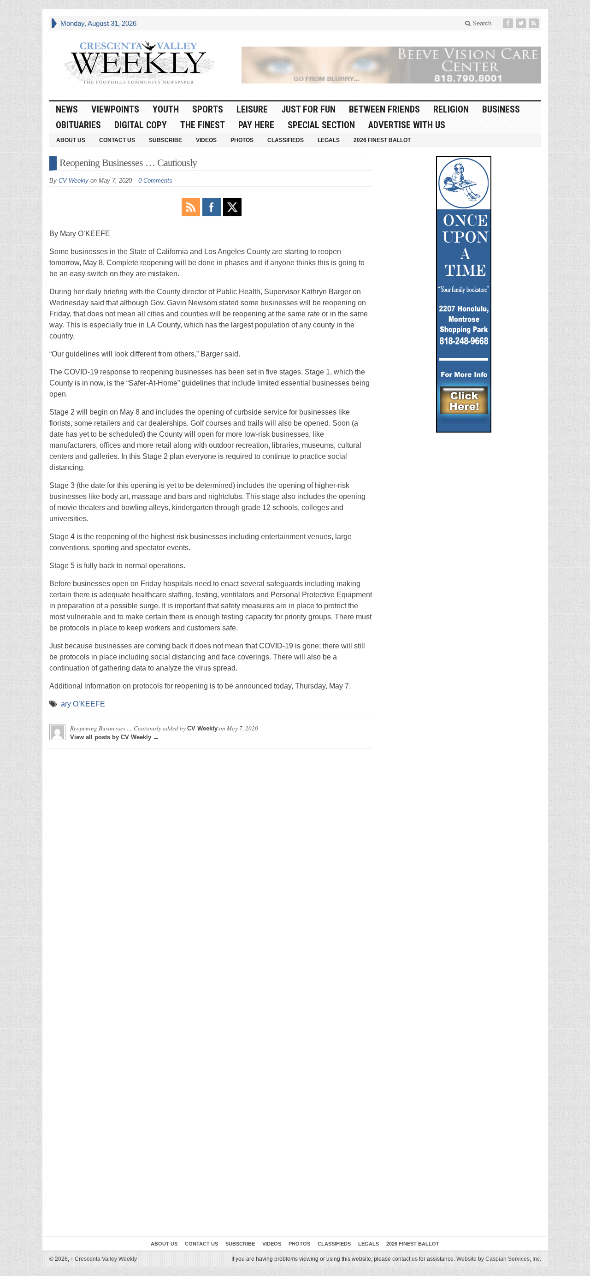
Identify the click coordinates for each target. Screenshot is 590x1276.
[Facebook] (508, 23)
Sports (207, 109)
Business (501, 109)
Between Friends (384, 109)
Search (481, 23)
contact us (405, 1259)
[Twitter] (521, 23)
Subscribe (165, 140)
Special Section (321, 125)
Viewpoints (115, 109)
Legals (329, 140)
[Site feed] (534, 23)
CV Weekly (73, 180)
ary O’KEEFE (83, 704)
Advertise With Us (406, 125)
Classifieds (285, 140)
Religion (451, 109)
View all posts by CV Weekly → (114, 737)
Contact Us (117, 140)
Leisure (252, 109)
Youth (166, 109)
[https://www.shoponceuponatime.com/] (463, 294)
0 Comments (155, 180)
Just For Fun (308, 109)
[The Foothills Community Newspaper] (139, 62)
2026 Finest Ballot (382, 140)
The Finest (202, 125)
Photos (242, 140)
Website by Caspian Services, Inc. (498, 1259)
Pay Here (256, 125)
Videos (206, 140)
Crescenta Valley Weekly (104, 1259)
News (67, 109)
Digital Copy (140, 125)
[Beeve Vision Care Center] (391, 65)
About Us (70, 140)
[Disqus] (210, 871)
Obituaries (78, 125)
